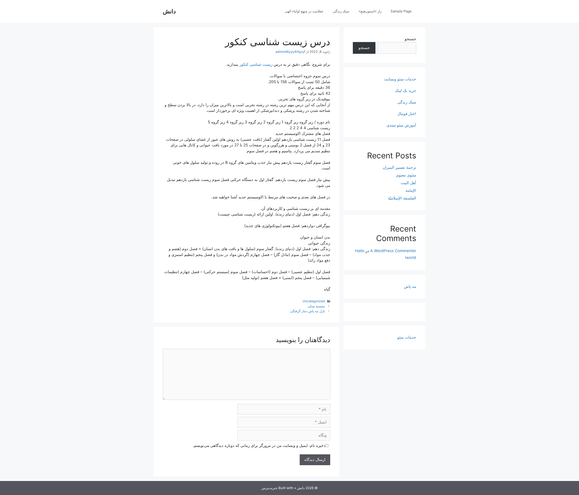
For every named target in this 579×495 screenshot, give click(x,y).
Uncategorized (314, 301)
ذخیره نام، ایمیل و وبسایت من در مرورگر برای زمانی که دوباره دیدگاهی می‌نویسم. (259, 445)
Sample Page (401, 11)
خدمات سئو (406, 337)
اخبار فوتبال (406, 113)
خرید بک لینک (405, 90)
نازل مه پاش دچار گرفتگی (307, 311)
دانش (169, 11)
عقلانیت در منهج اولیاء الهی (304, 11)
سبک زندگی (341, 11)
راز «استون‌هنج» (370, 11)
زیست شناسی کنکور (256, 64)
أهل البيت (408, 183)
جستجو (410, 39)
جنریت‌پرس (269, 488)
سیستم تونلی (316, 306)
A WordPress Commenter (393, 251)
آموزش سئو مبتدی (401, 125)
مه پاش (410, 286)
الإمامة (411, 190)
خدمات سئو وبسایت (400, 79)
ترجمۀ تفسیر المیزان (399, 167)
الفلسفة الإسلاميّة (402, 198)
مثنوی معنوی (406, 175)
